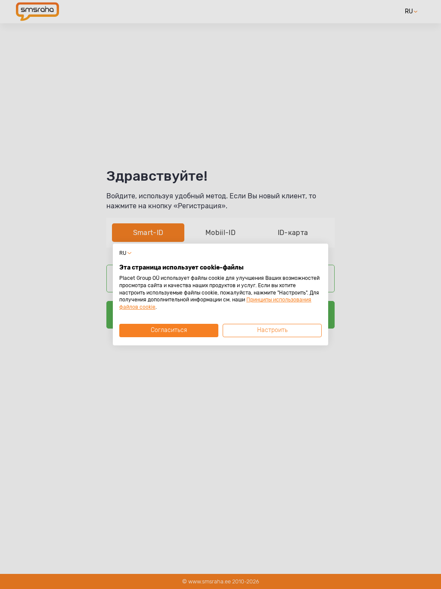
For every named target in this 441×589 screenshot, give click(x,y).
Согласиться (169, 330)
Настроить (272, 330)
